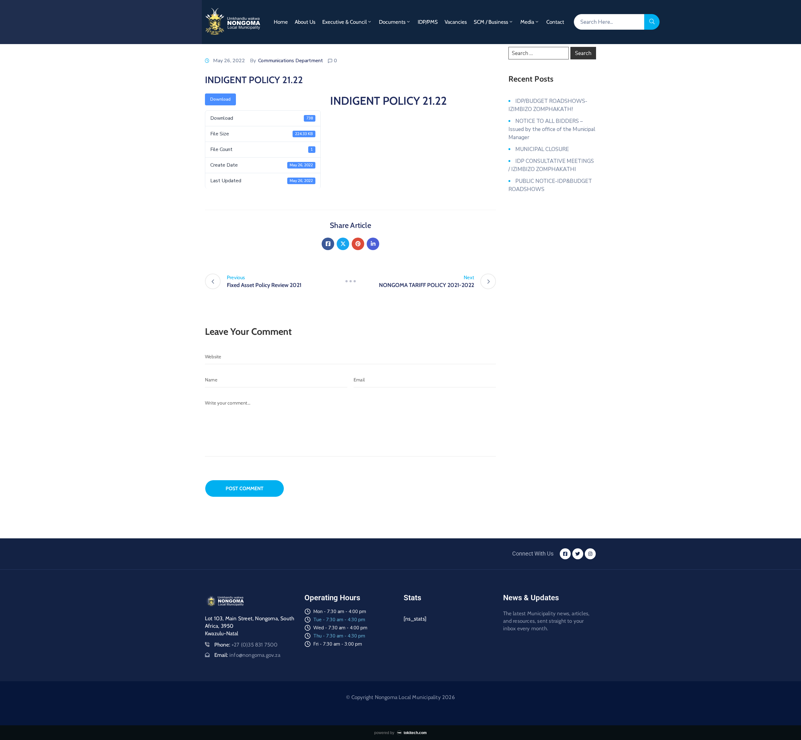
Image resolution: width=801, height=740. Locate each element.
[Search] (652, 22)
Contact (555, 22)
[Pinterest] (358, 244)
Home (281, 22)
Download (220, 99)
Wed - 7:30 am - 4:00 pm (340, 628)
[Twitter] (343, 244)
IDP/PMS (428, 22)
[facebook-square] (565, 553)
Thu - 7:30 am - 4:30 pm (339, 636)
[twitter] (577, 553)
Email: (247, 655)
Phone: (246, 645)
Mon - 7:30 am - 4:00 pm (339, 611)
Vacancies (456, 22)
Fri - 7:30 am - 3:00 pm (337, 644)
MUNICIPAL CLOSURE (542, 149)
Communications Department (290, 60)
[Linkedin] (373, 244)
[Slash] (350, 281)
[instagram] (590, 553)
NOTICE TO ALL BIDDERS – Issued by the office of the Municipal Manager (551, 129)
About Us (305, 22)
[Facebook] (328, 244)
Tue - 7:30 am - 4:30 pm (339, 620)
